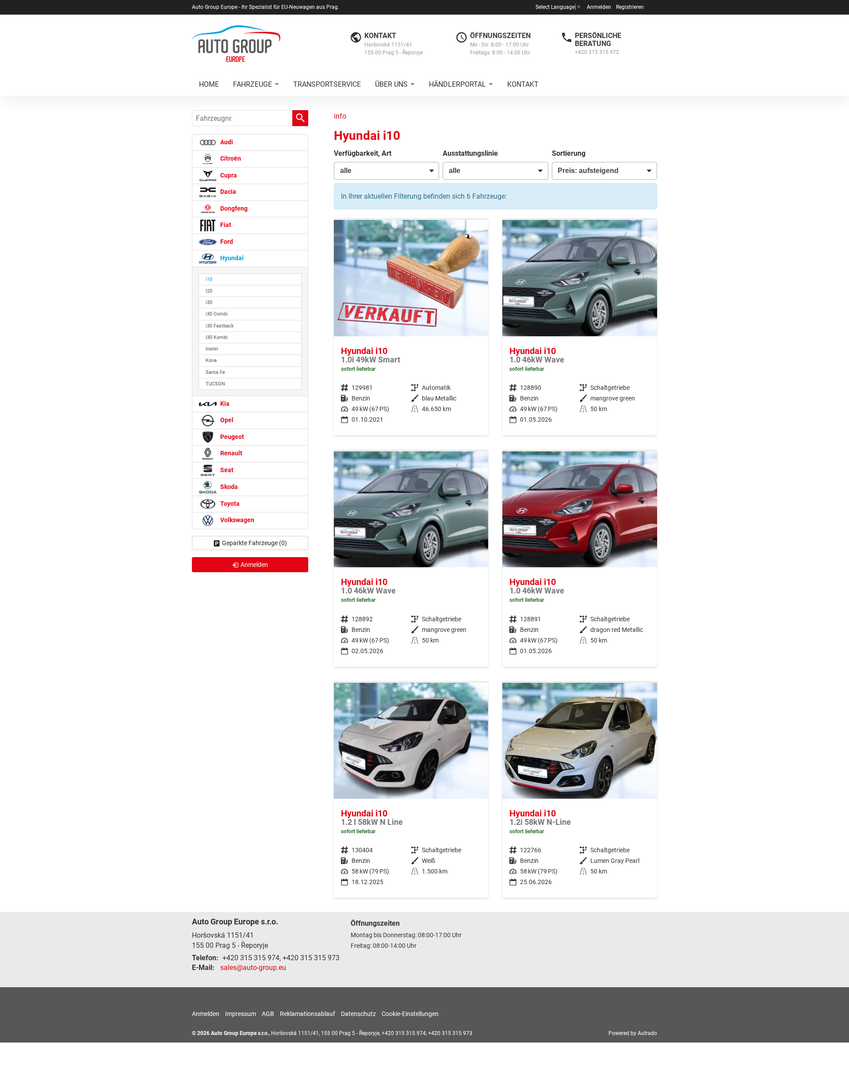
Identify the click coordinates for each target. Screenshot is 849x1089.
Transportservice (327, 84)
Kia (224, 404)
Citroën (230, 158)
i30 (209, 302)
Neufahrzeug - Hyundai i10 (579, 327)
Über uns (391, 84)
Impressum (240, 1013)
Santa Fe (215, 372)
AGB (268, 1013)
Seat (226, 470)
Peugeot (231, 437)
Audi (226, 142)
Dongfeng (233, 208)
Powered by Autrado (632, 1033)
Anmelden (599, 7)
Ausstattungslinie (470, 153)
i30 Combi (217, 314)
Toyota (229, 504)
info (340, 116)
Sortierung (568, 153)
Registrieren (630, 7)
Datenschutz (358, 1013)
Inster (212, 349)
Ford (226, 242)
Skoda (228, 487)
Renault (230, 453)
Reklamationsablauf (307, 1013)
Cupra (228, 175)
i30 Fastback (220, 326)
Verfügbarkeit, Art (362, 153)
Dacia (227, 192)
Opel (226, 420)
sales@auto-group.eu (253, 967)
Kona (211, 360)
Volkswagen (236, 520)
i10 (209, 279)
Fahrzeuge (252, 84)
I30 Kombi (217, 337)
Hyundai (231, 258)
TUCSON (215, 384)
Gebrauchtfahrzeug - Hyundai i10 (411, 327)
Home (209, 84)
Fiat (225, 225)
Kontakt (523, 84)
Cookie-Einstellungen (410, 1013)
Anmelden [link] (254, 564)
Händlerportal (457, 84)
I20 (209, 291)
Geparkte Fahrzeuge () (254, 542)
